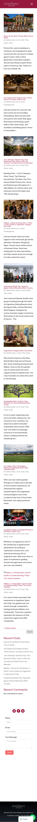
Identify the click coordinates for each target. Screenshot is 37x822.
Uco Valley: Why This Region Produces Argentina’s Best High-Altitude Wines (16, 467)
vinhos (6, 43)
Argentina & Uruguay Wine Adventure (18, 351)
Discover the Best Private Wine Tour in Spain (18, 37)
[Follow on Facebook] (18, 711)
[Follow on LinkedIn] (23, 711)
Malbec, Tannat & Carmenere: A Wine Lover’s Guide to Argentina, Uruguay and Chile (18, 224)
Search (29, 632)
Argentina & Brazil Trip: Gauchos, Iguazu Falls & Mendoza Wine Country (18, 287)
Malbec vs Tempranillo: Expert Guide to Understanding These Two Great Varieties (18, 585)
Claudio (8, 353)
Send (9, 752)
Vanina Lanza (10, 40)
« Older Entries (10, 628)
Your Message (11, 737)
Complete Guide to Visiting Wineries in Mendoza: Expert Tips (18, 530)
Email (7, 728)
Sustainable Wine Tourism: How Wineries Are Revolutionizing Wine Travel (17, 403)
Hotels (28, 290)
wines (11, 43)
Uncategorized (9, 105)
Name (7, 718)
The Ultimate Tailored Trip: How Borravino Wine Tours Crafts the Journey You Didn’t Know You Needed (18, 161)
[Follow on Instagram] (14, 711)
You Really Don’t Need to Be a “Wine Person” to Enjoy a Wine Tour (18, 98)
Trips (27, 40)
